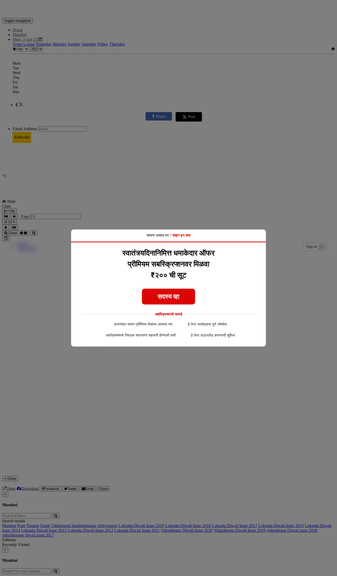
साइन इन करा (181, 235)
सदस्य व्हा (168, 296)
